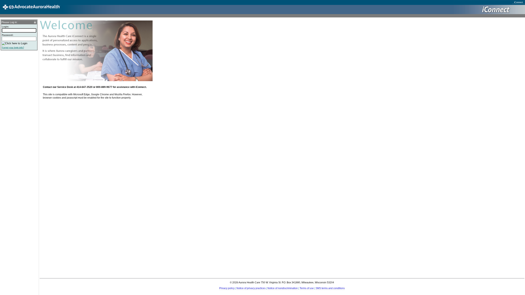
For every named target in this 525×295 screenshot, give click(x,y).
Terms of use (307, 288)
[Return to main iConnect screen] (27, 9)
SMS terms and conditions (330, 288)
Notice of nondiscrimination (282, 288)
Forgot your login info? (13, 47)
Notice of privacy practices (251, 288)
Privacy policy (227, 288)
